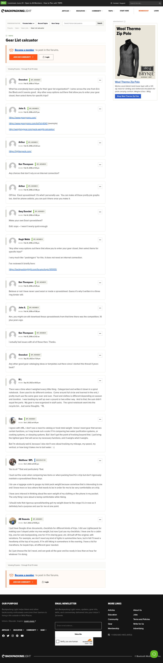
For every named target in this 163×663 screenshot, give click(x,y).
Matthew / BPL (26, 460)
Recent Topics (43, 23)
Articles (65, 11)
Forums (10, 28)
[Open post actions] (100, 80)
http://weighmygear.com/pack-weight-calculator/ (32, 129)
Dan (21, 419)
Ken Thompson (26, 164)
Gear (17, 28)
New (3, 3)
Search (100, 23)
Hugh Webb (24, 239)
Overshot (23, 80)
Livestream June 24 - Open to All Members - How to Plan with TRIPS (35, 3)
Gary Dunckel (25, 211)
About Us (137, 610)
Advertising (138, 628)
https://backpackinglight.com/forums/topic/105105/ (33, 269)
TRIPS (110, 11)
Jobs (135, 614)
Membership (144, 11)
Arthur (22, 142)
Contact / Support (119, 3)
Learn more (29, 621)
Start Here (124, 11)
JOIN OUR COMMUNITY (22, 57)
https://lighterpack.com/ (20, 151)
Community (96, 11)
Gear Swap (55, 23)
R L (20, 379)
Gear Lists (24, 28)
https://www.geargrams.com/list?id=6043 (28, 123)
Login (156, 11)
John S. (22, 108)
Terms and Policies (141, 619)
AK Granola (24, 519)
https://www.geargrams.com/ (22, 117)
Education (80, 11)
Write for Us (138, 624)
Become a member (24, 50)
